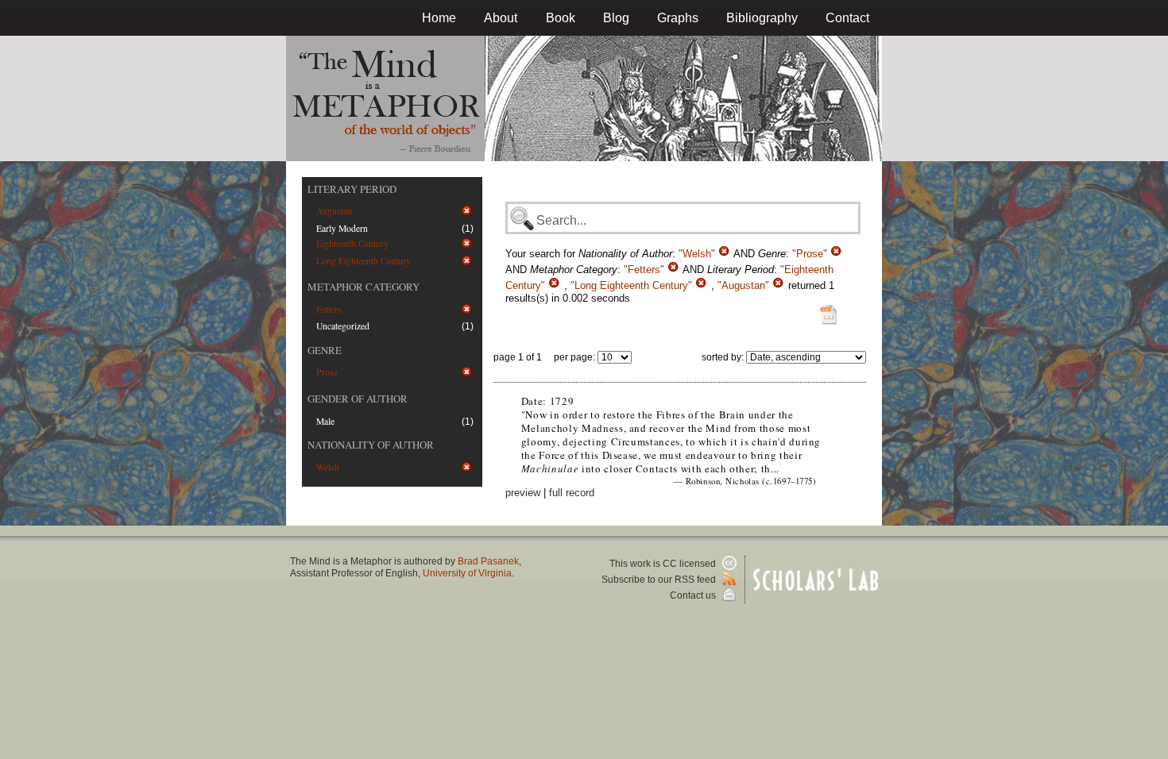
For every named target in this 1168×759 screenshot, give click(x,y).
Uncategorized (342, 326)
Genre (324, 350)
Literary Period (351, 189)
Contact (847, 18)
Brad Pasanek (488, 561)
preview (522, 493)
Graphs (677, 18)
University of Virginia (467, 573)
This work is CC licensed (663, 563)
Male (325, 421)
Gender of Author (357, 398)
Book (560, 18)
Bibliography (762, 18)
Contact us (694, 595)
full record (571, 493)
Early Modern (342, 228)
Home (439, 18)
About (500, 18)
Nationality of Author (370, 444)
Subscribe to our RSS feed (659, 579)
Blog (616, 18)
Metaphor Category (363, 286)
